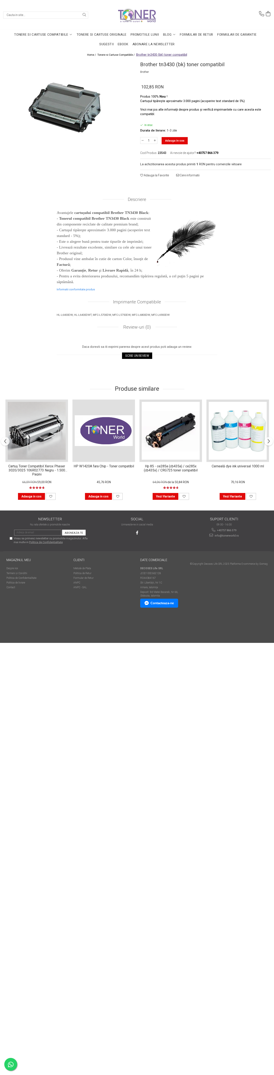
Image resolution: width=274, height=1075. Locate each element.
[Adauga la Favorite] (51, 496)
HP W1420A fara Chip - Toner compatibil (104, 466)
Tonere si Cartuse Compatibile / (116, 54)
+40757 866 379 (226, 530)
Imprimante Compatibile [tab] (137, 301)
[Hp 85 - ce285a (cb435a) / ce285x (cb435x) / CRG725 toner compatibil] (170, 430)
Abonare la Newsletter (154, 44)
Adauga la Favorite (156, 175)
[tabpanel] (68, 108)
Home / (92, 54)
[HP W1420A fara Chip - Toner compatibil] (103, 430)
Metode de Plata (82, 568)
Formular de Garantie (237, 35)
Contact (10, 587)
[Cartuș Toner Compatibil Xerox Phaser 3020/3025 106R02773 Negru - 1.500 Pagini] (36, 430)
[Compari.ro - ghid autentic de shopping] (21, 626)
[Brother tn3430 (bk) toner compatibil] (68, 108)
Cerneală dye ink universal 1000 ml (238, 466)
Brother (144, 71)
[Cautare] (84, 15)
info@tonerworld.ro (226, 535)
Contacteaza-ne (162, 603)
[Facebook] (137, 533)
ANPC (76, 582)
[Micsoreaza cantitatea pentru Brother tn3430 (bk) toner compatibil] (142, 140)
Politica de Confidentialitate (46, 542)
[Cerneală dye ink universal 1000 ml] (237, 430)
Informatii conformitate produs (76, 289)
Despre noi (12, 568)
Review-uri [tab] (136, 327)
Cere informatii (189, 175)
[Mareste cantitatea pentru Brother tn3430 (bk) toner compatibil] (155, 140)
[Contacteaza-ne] (261, 14)
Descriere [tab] (137, 199)
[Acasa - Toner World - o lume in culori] (137, 14)
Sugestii (106, 44)
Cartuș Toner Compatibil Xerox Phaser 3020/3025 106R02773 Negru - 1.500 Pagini (36, 470)
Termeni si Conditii (16, 573)
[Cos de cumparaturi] (268, 14)
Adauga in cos (174, 140)
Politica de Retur (82, 573)
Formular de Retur (196, 35)
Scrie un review (137, 355)
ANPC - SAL (80, 587)
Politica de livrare (15, 582)
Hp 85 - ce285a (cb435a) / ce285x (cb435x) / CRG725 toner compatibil (171, 468)
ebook (123, 44)
